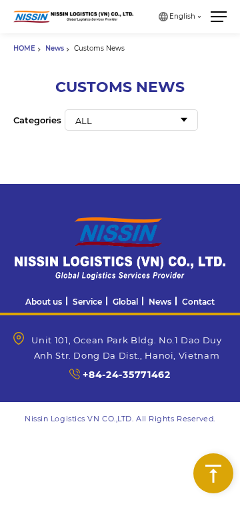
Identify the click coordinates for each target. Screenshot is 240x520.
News (54, 48)
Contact (198, 301)
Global (125, 301)
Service (87, 301)
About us (43, 301)
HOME (24, 48)
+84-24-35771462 (127, 374)
